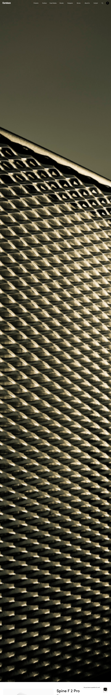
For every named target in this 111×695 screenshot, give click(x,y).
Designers (70, 3)
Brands (61, 3)
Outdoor (44, 3)
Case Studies (53, 3)
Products (36, 3)
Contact (96, 3)
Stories (78, 3)
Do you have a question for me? (92, 687)
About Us (87, 3)
